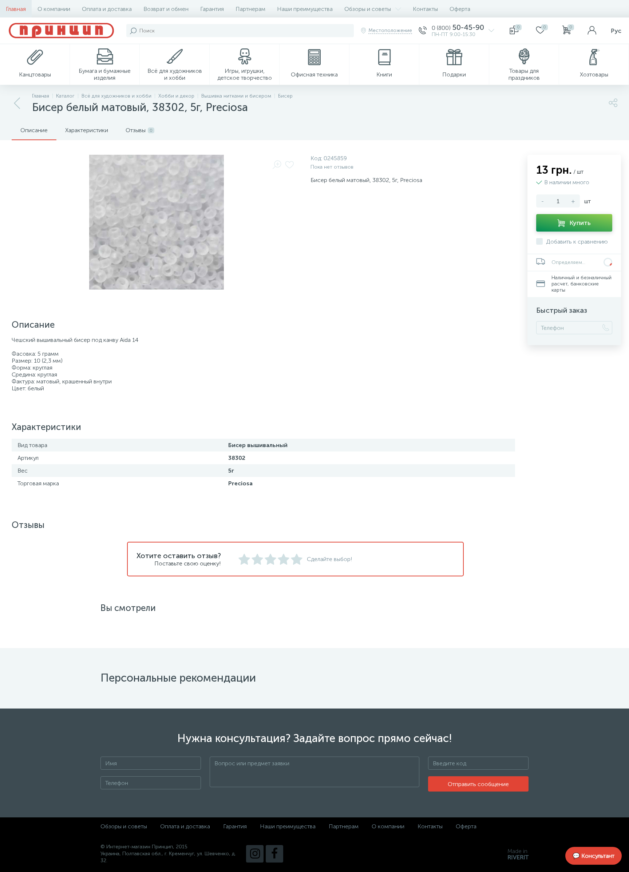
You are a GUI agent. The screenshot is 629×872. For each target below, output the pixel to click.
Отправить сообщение (478, 784)
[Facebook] (274, 854)
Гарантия (212, 8)
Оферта (460, 8)
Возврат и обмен (166, 8)
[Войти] (591, 30)
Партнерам (250, 8)
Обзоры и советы (367, 8)
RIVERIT (518, 857)
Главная (16, 8)
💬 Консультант (593, 855)
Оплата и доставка (107, 8)
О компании (53, 8)
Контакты (425, 8)
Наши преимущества (305, 8)
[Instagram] (255, 854)
